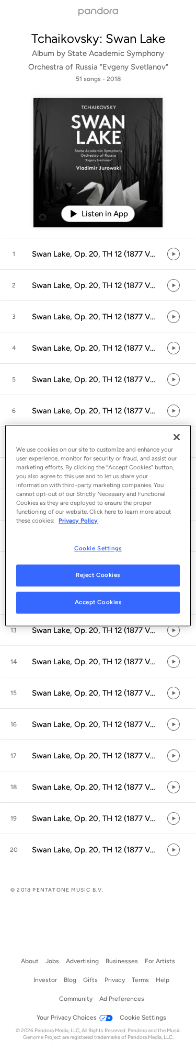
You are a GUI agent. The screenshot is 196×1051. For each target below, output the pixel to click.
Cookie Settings (98, 548)
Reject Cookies (98, 575)
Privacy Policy (78, 520)
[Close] (176, 436)
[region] (98, 525)
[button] (98, 254)
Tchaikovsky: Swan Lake (98, 38)
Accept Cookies (98, 602)
